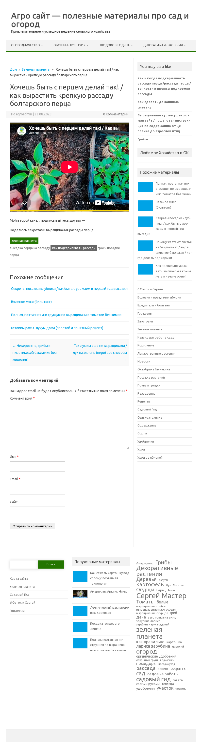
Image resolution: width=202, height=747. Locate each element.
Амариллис (144, 563)
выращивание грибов (151, 606)
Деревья (146, 579)
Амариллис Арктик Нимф (109, 591)
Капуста (163, 580)
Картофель (150, 584)
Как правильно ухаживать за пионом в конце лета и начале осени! (173, 271)
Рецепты (144, 401)
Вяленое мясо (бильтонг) (31, 302)
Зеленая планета (36, 69)
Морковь (178, 585)
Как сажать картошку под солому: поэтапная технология (109, 578)
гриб (173, 613)
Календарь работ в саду (155, 337)
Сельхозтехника (149, 417)
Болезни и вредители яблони (159, 297)
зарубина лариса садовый (152, 624)
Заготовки (145, 321)
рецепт (163, 668)
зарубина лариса (148, 620)
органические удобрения (156, 656)
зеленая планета (149, 633)
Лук (168, 585)
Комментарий (22, 398)
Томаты (145, 601)
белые (162, 602)
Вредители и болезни (153, 305)
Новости (143, 361)
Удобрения (145, 441)
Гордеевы (144, 313)
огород (146, 651)
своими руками (148, 683)
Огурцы (145, 589)
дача (141, 617)
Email (15, 479)
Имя (14, 457)
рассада (146, 668)
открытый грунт (147, 660)
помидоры (146, 663)
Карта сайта (19, 578)
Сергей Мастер (161, 595)
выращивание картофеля (156, 609)
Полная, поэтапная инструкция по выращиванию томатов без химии (66, 315)
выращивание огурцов (152, 613)
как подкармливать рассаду (73, 248)
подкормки (167, 660)
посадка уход (166, 664)
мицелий (178, 646)
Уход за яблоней (150, 457)
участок (165, 688)
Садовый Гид (147, 409)
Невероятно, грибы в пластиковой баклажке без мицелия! (35, 353)
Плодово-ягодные (114, 45)
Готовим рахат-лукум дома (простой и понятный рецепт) (57, 328)
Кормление (145, 345)
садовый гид (153, 679)
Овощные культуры (69, 45)
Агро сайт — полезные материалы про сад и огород (100, 19)
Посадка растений (151, 377)
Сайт (14, 502)
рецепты (178, 668)
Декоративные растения (163, 45)
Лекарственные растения (156, 353)
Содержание (146, 425)
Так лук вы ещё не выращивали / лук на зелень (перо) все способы (100, 353)
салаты (178, 680)
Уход (141, 449)
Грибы (163, 562)
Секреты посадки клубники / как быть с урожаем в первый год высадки (69, 289)
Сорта (142, 433)
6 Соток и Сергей (150, 289)
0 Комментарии (115, 114)
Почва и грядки (148, 385)
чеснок (180, 688)
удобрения (145, 688)
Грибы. (143, 139)
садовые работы (163, 674)
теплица (168, 683)
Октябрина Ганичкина (153, 369)
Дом (13, 69)
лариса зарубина (153, 646)
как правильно (150, 642)
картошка (174, 641)
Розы (171, 590)
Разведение (146, 393)
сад (140, 673)
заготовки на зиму (162, 617)
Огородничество (25, 45)
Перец (161, 590)
